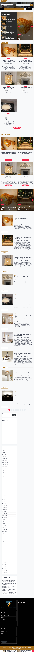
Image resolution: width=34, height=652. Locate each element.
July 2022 (4, 543)
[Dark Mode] (25, 9)
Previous (19, 26)
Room (15, 371)
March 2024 (4, 503)
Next (32, 26)
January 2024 (4, 507)
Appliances (4, 423)
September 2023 (5, 515)
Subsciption (3, 619)
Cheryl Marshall (9, 63)
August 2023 (4, 517)
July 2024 (4, 495)
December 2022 (5, 533)
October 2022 (4, 537)
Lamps (9, 58)
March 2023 (4, 527)
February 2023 (4, 529)
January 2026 (4, 460)
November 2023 (5, 511)
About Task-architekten (5, 615)
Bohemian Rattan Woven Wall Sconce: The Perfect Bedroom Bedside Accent (9, 61)
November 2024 (5, 487)
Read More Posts (4, 631)
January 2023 (4, 531)
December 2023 (5, 509)
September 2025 (5, 468)
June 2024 (4, 497)
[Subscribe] (33, 9)
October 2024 (4, 489)
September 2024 (5, 491)
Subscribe (4, 641)
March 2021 (4, 568)
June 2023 (4, 521)
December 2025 (5, 462)
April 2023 (4, 525)
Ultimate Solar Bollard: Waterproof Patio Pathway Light (10, 24)
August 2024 (4, 493)
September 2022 (5, 539)
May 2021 (4, 564)
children (3, 425)
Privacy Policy (3, 617)
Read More (8, 185)
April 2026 (4, 454)
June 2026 (4, 450)
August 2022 (4, 541)
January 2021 (4, 572)
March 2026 (4, 456)
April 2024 (4, 501)
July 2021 (4, 562)
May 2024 (4, 499)
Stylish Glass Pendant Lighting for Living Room (25, 620)
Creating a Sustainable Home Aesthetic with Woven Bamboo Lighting (9, 88)
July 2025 (4, 472)
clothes (3, 427)
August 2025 (4, 470)
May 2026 (4, 452)
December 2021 (5, 552)
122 (22, 409)
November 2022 (5, 535)
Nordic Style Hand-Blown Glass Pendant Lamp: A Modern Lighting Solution (9, 116)
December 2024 (5, 485)
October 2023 (4, 513)
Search (3, 413)
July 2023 (4, 519)
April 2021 (4, 566)
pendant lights (4, 436)
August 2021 (4, 560)
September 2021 (5, 558)
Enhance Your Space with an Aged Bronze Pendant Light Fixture (25, 623)
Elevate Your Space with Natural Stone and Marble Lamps (10, 33)
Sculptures (4, 440)
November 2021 (5, 554)
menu (2, 8)
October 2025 (4, 466)
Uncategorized (4, 442)
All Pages (2, 633)
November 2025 (5, 464)
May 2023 (4, 523)
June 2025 (4, 474)
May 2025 (4, 476)
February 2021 (4, 570)
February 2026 (4, 458)
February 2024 (4, 505)
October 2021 (4, 556)
